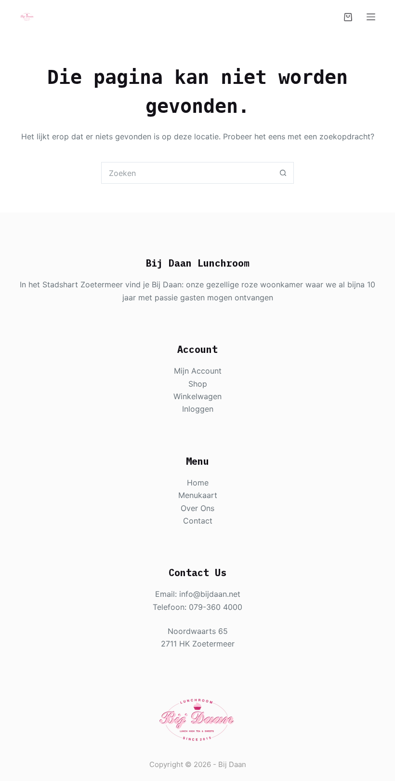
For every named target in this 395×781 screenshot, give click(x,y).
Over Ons (197, 508)
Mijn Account (198, 371)
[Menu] (371, 17)
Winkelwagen (197, 396)
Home (198, 482)
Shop (197, 384)
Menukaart (197, 495)
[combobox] (187, 173)
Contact (197, 520)
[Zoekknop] (283, 172)
